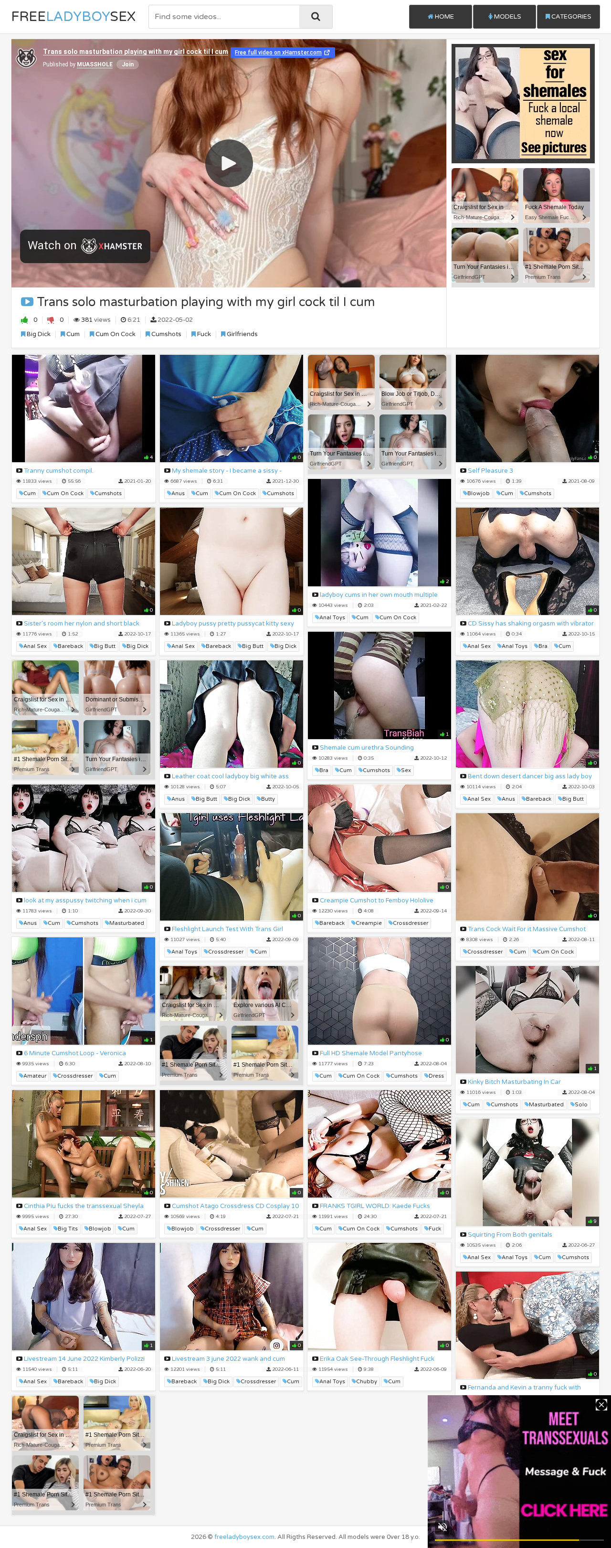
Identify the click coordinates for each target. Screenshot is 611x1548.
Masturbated (126, 923)
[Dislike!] (51, 320)
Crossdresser (410, 923)
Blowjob (478, 493)
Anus (178, 493)
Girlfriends (241, 334)
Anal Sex (35, 646)
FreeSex (73, 17)
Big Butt (105, 646)
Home (443, 17)
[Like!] (25, 320)
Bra (543, 646)
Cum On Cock (115, 334)
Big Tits (68, 1229)
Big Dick (38, 334)
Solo (581, 1105)
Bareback (70, 646)
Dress (436, 1076)
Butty (268, 799)
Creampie (369, 923)
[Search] (315, 16)
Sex (406, 770)
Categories (570, 17)
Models (507, 17)
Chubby (366, 1381)
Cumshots (165, 334)
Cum (72, 334)
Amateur (34, 1076)
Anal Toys (332, 618)
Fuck (203, 334)
